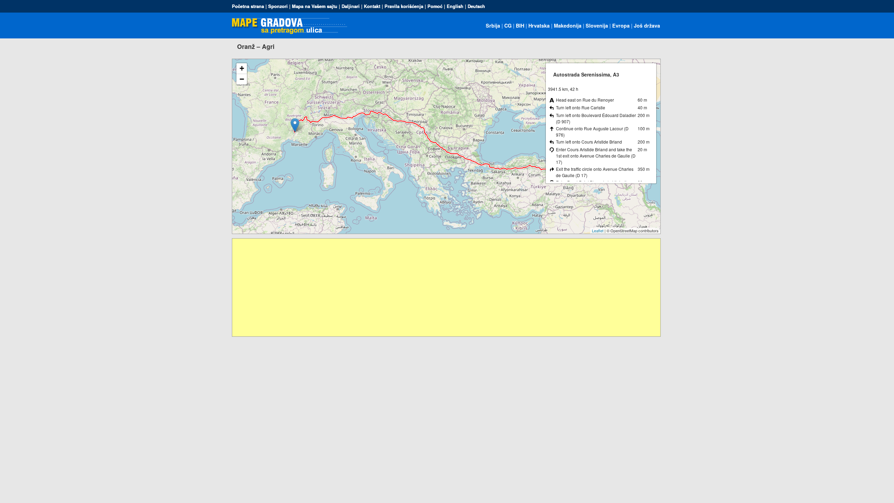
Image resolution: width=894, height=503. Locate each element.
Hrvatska (539, 25)
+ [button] (242, 68)
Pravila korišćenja (403, 6)
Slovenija (597, 25)
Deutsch (476, 6)
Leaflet (597, 230)
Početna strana (248, 6)
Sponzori (278, 6)
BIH (520, 25)
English (455, 6)
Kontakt (372, 6)
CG (508, 25)
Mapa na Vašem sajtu (314, 6)
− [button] (242, 79)
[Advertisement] (441, 287)
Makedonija (567, 25)
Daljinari (351, 6)
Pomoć (434, 6)
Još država (647, 25)
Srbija (493, 25)
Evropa (621, 25)
